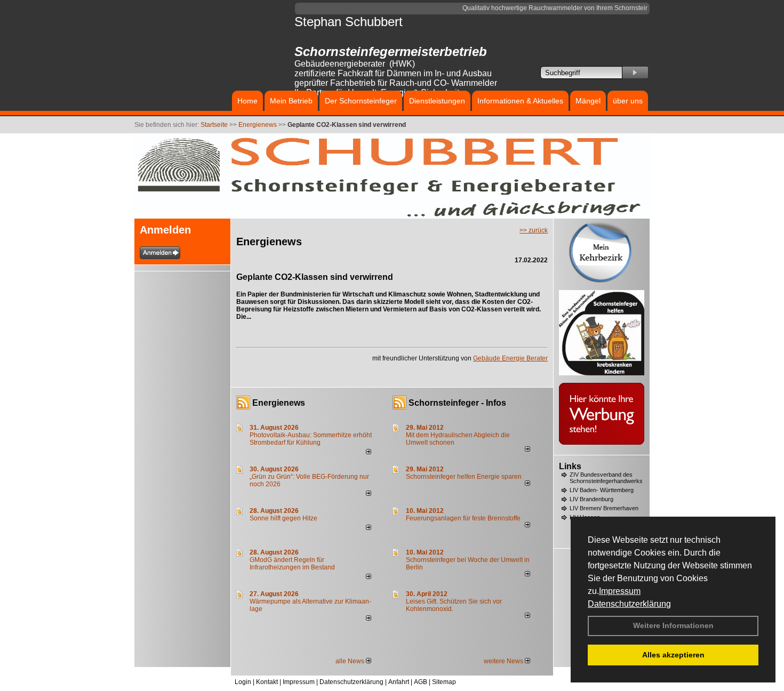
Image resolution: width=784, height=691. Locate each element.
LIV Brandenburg (591, 499)
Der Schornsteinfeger (361, 101)
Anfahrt (398, 682)
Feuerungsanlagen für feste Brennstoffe (463, 518)
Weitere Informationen (673, 625)
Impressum (620, 591)
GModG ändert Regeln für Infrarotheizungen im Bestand (292, 563)
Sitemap (444, 682)
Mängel (588, 101)
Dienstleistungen (437, 101)
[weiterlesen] (368, 452)
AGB (420, 682)
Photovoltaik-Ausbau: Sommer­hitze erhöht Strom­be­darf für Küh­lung (311, 438)
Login (243, 682)
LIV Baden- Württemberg (602, 490)
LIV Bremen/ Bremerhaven (604, 508)
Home (247, 101)
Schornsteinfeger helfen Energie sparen (464, 476)
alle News (350, 661)
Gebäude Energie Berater (510, 358)
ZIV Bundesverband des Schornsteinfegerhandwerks (606, 477)
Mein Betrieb (291, 101)
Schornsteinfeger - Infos (457, 402)
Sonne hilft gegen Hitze (283, 518)
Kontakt (267, 682)
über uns (628, 101)
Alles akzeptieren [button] (673, 654)
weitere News (504, 661)
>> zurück (533, 230)
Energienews (278, 402)
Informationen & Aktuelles (520, 101)
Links (570, 466)
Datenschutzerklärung (629, 603)
